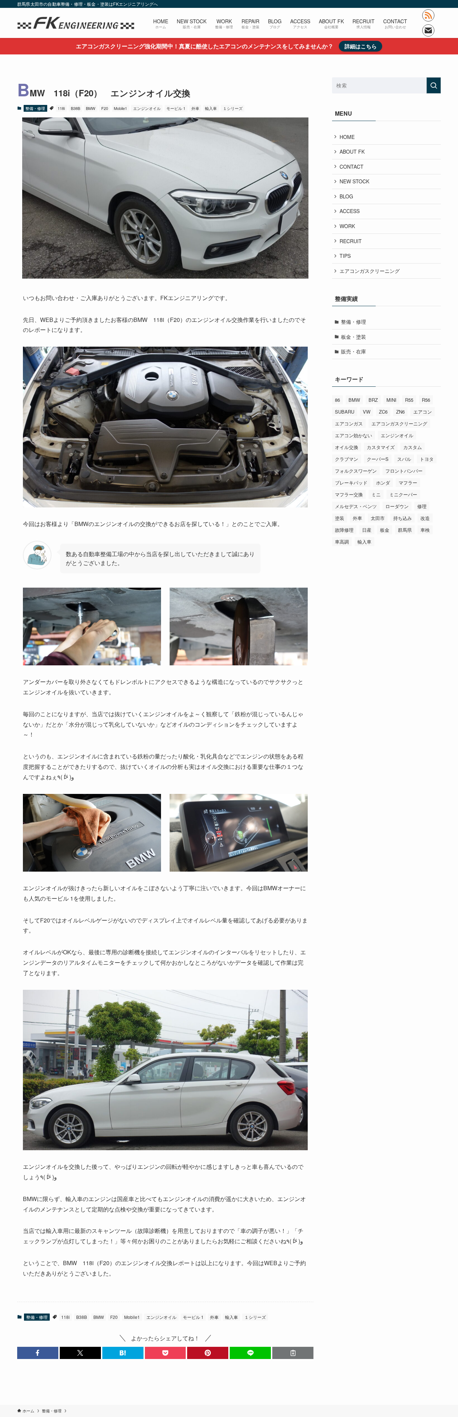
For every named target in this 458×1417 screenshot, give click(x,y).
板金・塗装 (353, 336)
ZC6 (383, 411)
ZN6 (400, 411)
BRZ (373, 399)
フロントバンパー (404, 470)
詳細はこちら (361, 46)
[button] (37, 1353)
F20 (104, 108)
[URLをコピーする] (292, 1353)
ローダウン (397, 506)
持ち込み (402, 518)
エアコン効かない (353, 435)
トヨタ (427, 459)
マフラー (408, 482)
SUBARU (344, 411)
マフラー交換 (349, 494)
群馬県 (405, 529)
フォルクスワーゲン (356, 470)
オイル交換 (346, 447)
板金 (384, 529)
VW (366, 411)
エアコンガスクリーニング (370, 270)
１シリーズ (233, 108)
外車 (195, 108)
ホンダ (383, 482)
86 (337, 399)
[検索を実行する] (434, 85)
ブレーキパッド (351, 482)
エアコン (422, 411)
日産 (366, 529)
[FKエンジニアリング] (76, 23)
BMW (90, 108)
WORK (347, 226)
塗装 (339, 518)
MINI (391, 399)
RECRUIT (351, 241)
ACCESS (350, 211)
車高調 (342, 541)
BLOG (346, 196)
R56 (426, 399)
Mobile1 (120, 108)
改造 (425, 518)
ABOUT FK (352, 151)
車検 (425, 529)
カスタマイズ (381, 447)
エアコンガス (349, 423)
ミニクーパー (403, 494)
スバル (404, 459)
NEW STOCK (354, 181)
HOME (347, 136)
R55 (409, 399)
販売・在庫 (353, 351)
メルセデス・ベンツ (356, 506)
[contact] (428, 30)
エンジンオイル (147, 108)
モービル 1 (175, 108)
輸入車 (211, 108)
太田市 (378, 518)
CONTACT (352, 166)
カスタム (412, 447)
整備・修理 (35, 108)
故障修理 (344, 529)
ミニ (376, 494)
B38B (75, 108)
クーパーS (378, 459)
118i (61, 108)
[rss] (428, 15)
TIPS (345, 255)
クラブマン (346, 459)
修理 (422, 506)
